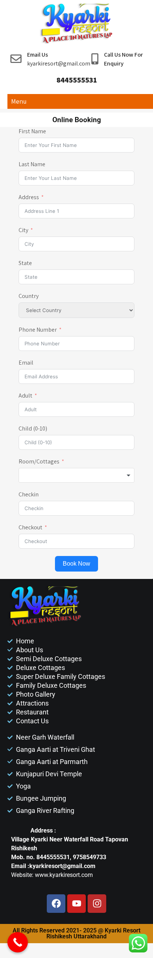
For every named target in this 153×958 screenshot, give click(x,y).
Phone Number (38, 330)
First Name (32, 131)
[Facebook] (56, 903)
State (25, 263)
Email (26, 362)
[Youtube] (76, 903)
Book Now (76, 563)
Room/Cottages (39, 461)
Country (29, 296)
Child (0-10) (33, 428)
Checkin (29, 494)
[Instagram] (97, 903)
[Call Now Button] (17, 942)
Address (29, 197)
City (23, 230)
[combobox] (76, 475)
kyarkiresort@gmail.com (58, 63)
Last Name (32, 164)
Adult (25, 395)
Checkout (30, 527)
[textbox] (76, 475)
